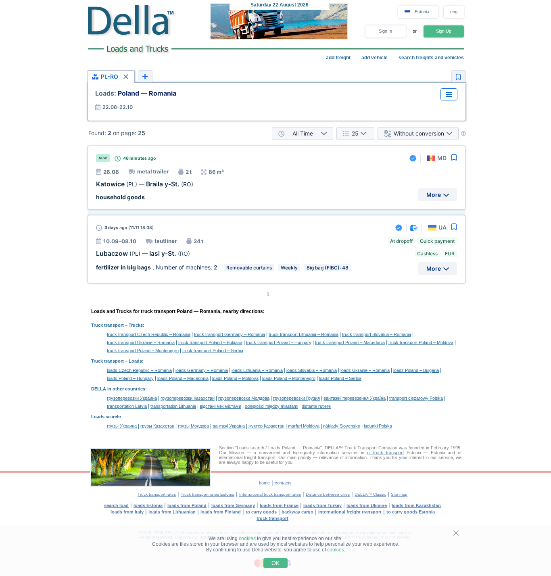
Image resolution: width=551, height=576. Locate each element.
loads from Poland (187, 505)
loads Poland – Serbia (340, 378)
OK (275, 563)
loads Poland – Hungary (130, 378)
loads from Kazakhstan (416, 505)
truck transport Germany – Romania (229, 334)
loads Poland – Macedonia (183, 378)
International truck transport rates (270, 494)
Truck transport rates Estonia (207, 494)
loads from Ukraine (366, 505)
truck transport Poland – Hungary (278, 342)
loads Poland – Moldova (235, 378)
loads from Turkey (322, 505)
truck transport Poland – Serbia (212, 350)
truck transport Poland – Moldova (420, 342)
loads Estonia (148, 505)
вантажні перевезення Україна (355, 398)
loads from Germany (233, 505)
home (264, 482)
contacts (283, 482)
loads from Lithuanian (172, 511)
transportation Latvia (127, 406)
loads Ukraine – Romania (365, 370)
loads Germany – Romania (201, 370)
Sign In (385, 31)
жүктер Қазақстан (266, 426)
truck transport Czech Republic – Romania (148, 334)
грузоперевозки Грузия (296, 398)
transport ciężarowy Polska (416, 398)
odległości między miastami (271, 406)
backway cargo (297, 511)
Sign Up (443, 31)
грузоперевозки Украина (132, 398)
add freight (338, 58)
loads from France (279, 505)
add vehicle (374, 58)
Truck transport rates (157, 494)
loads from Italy (127, 511)
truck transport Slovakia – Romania (376, 334)
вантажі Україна (229, 426)
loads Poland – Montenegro (288, 378)
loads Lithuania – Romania (257, 370)
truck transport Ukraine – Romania (141, 342)
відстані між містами (220, 406)
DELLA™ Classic (370, 494)
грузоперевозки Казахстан (188, 398)
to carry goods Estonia (410, 511)
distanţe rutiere (316, 406)
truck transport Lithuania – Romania (303, 334)
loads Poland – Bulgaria (416, 370)
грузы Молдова (193, 426)
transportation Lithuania (173, 406)
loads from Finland (220, 511)
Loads (135, 361)
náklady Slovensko (341, 426)
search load (116, 505)
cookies (247, 538)
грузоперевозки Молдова (243, 398)
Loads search (105, 416)
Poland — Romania (135, 93)
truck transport (272, 518)
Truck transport (107, 325)
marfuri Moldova (303, 426)
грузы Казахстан (157, 426)
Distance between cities (328, 494)
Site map (399, 494)
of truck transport (385, 452)
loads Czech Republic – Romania (139, 370)
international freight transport (350, 511)
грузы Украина (122, 426)
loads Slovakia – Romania (311, 370)
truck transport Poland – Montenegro (143, 350)
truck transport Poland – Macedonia (350, 342)
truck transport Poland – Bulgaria (210, 342)
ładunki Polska (378, 426)
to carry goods (261, 511)
